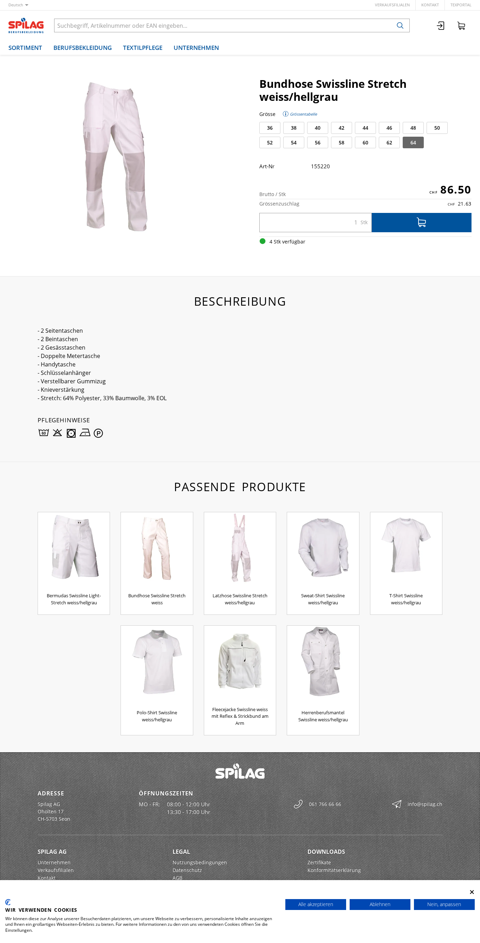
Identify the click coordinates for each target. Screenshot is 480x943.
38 (294, 127)
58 (341, 142)
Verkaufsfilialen (392, 4)
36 (270, 127)
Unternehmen (196, 48)
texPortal (461, 4)
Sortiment (25, 48)
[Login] (441, 25)
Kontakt (430, 4)
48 (413, 127)
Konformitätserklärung (334, 870)
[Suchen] (400, 25)
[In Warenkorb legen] (422, 222)
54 (294, 142)
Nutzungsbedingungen (200, 862)
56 (317, 142)
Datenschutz (187, 870)
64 (413, 142)
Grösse (267, 114)
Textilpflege (142, 48)
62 (389, 142)
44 (365, 127)
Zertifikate (319, 862)
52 (270, 142)
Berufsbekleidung (82, 48)
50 (437, 127)
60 (365, 142)
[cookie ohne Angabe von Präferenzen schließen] (472, 892)
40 (317, 127)
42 (341, 127)
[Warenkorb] (461, 25)
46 (389, 127)
